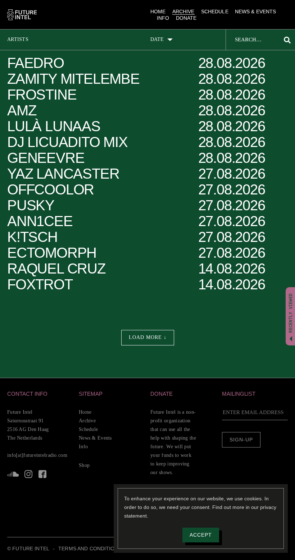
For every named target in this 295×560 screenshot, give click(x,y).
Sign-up (241, 439)
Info (163, 18)
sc (13, 474)
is (28, 474)
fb (42, 474)
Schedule (214, 11)
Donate (186, 18)
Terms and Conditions (90, 548)
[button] (40, 393)
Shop (84, 465)
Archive (183, 11)
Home (158, 11)
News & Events (255, 11)
